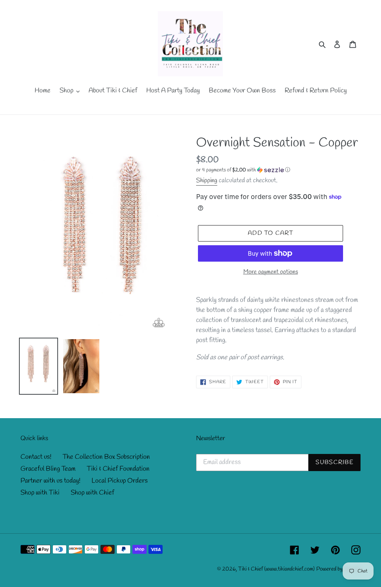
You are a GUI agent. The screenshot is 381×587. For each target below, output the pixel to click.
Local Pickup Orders (120, 480)
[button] (243, 170)
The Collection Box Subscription (106, 456)
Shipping (206, 180)
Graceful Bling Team (48, 468)
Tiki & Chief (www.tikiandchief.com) (276, 569)
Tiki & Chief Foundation (118, 468)
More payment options (270, 272)
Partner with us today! (50, 480)
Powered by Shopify (338, 569)
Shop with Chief (92, 492)
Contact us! (35, 456)
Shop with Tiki (40, 492)
